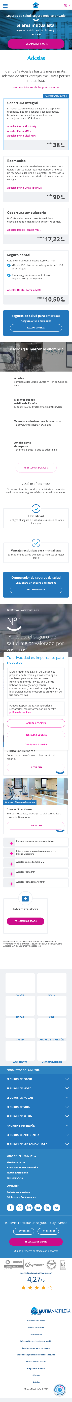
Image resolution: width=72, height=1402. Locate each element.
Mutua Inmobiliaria (17, 1172)
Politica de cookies (36, 1327)
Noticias (36, 1382)
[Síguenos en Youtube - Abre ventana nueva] (38, 1207)
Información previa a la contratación (36, 1341)
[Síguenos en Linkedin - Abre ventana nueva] (47, 1207)
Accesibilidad (36, 1334)
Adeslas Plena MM (18, 131)
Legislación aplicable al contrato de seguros (36, 1354)
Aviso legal (36, 1314)
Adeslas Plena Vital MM (21, 135)
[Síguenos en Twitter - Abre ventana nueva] (19, 1207)
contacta (38, 1250)
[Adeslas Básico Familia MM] (11, 863)
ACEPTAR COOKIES (36, 723)
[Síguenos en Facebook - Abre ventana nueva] (10, 1207)
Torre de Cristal (15, 1177)
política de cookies (20, 712)
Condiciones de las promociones (36, 1348)
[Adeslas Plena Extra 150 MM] (11, 883)
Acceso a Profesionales (23, 1197)
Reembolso (16, 160)
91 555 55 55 (49, 1230)
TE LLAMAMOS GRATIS (36, 43)
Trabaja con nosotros (18, 1191)
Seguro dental (18, 255)
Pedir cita (36, 767)
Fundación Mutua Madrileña (22, 1167)
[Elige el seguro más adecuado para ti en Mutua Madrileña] (11, 853)
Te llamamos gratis (26, 921)
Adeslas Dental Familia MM (23, 290)
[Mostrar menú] (5, 4)
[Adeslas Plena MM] (11, 873)
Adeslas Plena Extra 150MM (24, 187)
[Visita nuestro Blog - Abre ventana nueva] (56, 1207)
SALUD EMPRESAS (36, 327)
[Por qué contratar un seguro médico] (11, 843)
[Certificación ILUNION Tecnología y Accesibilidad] (14, 1264)
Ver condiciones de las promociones (36, 87)
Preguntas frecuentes (36, 1368)
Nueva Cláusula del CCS (36, 1361)
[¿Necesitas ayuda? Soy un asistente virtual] (60, 1390)
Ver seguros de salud (36, 467)
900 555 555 (25, 1230)
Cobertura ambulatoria (26, 212)
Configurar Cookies (36, 744)
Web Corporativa (16, 1162)
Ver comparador (36, 589)
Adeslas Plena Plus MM (21, 126)
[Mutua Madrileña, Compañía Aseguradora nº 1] (36, 4)
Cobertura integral (22, 103)
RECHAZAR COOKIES (36, 735)
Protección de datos (36, 1320)
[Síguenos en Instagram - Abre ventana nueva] (29, 1207)
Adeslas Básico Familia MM (23, 229)
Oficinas (36, 1375)
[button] (20, 983)
